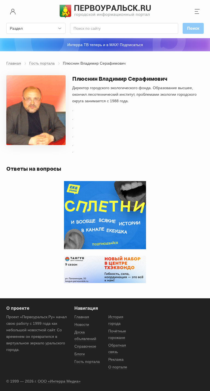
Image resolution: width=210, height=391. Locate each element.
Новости (81, 324)
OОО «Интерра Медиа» (59, 381)
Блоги (79, 354)
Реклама (116, 359)
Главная (13, 63)
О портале (117, 367)
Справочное (85, 346)
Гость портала (42, 63)
